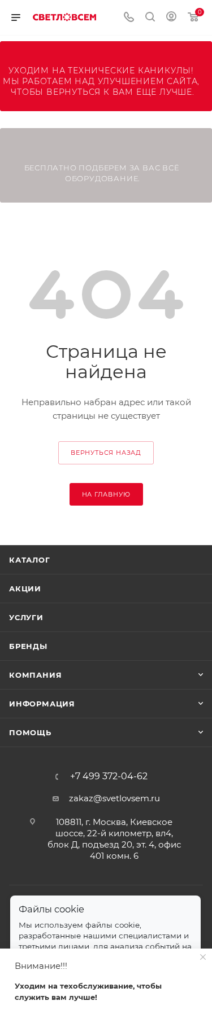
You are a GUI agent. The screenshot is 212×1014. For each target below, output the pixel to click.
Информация (42, 703)
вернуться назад (106, 452)
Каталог (29, 559)
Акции (25, 588)
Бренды (28, 646)
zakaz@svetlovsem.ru (114, 798)
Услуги (26, 617)
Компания (35, 674)
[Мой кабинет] (171, 17)
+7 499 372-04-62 (109, 776)
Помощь (30, 732)
